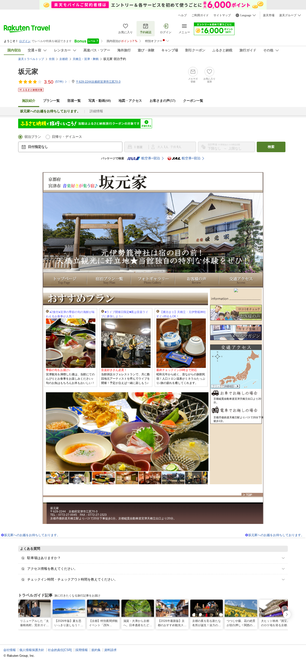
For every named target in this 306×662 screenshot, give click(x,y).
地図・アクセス (130, 100)
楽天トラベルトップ (31, 59)
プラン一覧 (51, 100)
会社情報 (9, 650)
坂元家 (28, 71)
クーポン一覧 (193, 100)
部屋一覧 (74, 100)
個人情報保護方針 (31, 650)
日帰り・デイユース (67, 137)
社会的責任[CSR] (60, 650)
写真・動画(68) (99, 100)
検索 (271, 147)
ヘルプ (182, 15)
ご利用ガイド (200, 15)
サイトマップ (222, 15)
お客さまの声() (162, 100)
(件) (59, 81)
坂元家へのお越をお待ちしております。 (32, 535)
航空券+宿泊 (150, 158)
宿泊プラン (32, 137)
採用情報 (81, 650)
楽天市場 (268, 15)
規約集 (96, 650)
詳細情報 (96, 111)
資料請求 (110, 650)
